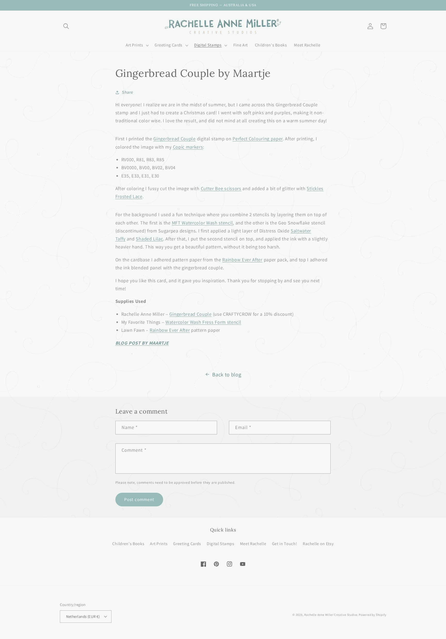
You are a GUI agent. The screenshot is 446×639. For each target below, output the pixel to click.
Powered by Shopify (372, 615)
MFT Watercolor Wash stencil (202, 223)
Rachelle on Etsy (318, 543)
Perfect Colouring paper (258, 138)
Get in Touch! (284, 543)
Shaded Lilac (149, 239)
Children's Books (128, 543)
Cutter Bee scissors (221, 188)
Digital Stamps (220, 543)
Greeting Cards (187, 543)
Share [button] (127, 92)
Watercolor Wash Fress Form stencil (203, 322)
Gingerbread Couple (174, 138)
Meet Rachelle (253, 543)
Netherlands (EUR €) (83, 616)
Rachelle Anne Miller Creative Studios (331, 615)
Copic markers (188, 147)
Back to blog (226, 374)
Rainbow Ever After (242, 259)
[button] (66, 26)
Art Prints (159, 543)
